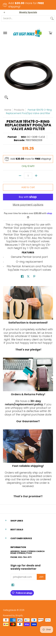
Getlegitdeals (9, 610)
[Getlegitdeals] (27, 33)
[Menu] (5, 33)
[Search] (52, 18)
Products (19, 110)
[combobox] (26, 18)
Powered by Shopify (13, 615)
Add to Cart (28, 187)
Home (7, 110)
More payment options (28, 204)
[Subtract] (20, 175)
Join (41, 577)
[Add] (36, 175)
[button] (50, 33)
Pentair (12, 137)
